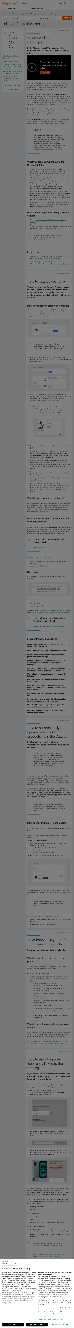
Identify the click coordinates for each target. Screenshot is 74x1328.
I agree (15, 1324)
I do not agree (39, 1324)
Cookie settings (43, 1312)
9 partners (31, 1297)
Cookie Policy (42, 1319)
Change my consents (61, 1324)
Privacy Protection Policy (55, 1319)
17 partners (27, 1295)
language (5, 1261)
